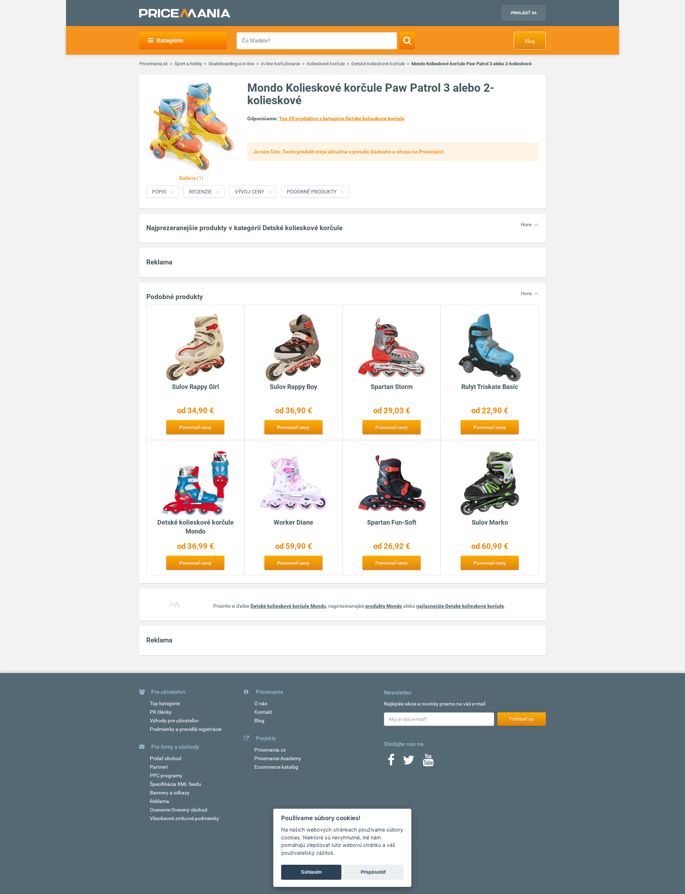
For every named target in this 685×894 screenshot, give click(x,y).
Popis (159, 192)
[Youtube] (428, 762)
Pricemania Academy (277, 758)
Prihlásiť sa (524, 13)
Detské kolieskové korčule (378, 63)
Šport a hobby (188, 63)
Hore (526, 224)
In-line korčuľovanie (280, 63)
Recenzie (200, 192)
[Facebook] (391, 762)
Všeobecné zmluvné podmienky (184, 818)
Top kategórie (165, 703)
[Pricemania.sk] (184, 13)
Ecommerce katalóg (276, 767)
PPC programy (166, 775)
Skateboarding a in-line (231, 63)
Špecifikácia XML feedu (175, 784)
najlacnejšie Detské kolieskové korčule (460, 606)
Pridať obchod (165, 758)
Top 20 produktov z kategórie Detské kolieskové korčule (342, 118)
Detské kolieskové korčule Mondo (288, 606)
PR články (161, 712)
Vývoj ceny (249, 192)
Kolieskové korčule (326, 63)
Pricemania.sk (153, 63)
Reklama (159, 801)
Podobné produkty (311, 192)
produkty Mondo (383, 606)
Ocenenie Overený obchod (178, 810)
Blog (530, 41)
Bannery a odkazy (169, 792)
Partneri (159, 767)
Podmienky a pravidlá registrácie (186, 729)
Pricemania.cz (270, 750)
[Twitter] (408, 762)
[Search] (407, 40)
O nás (260, 703)
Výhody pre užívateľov (174, 720)
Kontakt (263, 712)
